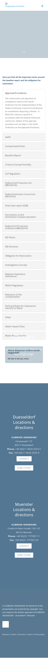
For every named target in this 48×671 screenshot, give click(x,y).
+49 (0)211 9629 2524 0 (28, 449)
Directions (24, 467)
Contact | (14, 634)
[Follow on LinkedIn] (5, 624)
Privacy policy (40, 634)
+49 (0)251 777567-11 (28, 536)
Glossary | (6, 634)
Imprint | (31, 634)
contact (24, 458)
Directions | (22, 634)
